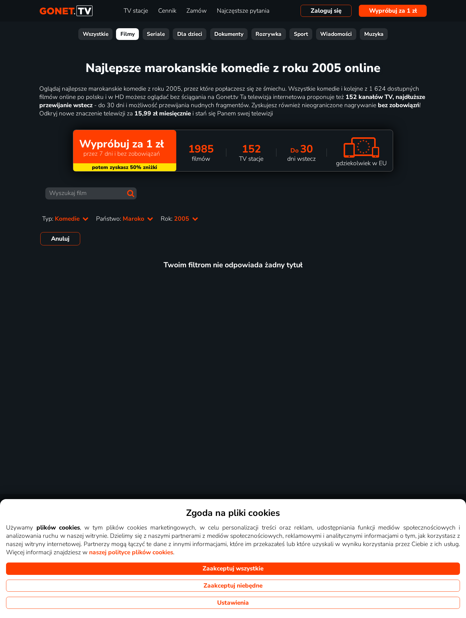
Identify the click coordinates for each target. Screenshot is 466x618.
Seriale (156, 34)
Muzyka (374, 34)
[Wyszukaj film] (130, 193)
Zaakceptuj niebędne (233, 586)
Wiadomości (336, 34)
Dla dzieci (189, 34)
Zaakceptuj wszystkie (233, 568)
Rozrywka (269, 34)
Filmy (127, 34)
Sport (301, 34)
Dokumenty (228, 34)
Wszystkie (95, 34)
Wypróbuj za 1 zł (393, 11)
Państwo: (121, 219)
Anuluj (60, 239)
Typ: (61, 219)
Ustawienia (233, 603)
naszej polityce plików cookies (131, 552)
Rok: (176, 219)
